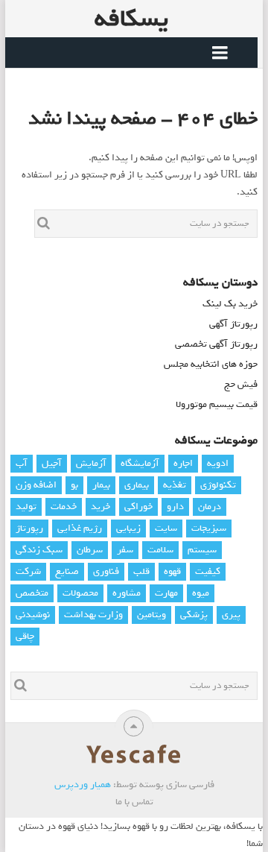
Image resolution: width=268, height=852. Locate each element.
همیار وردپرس (82, 784)
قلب (141, 571)
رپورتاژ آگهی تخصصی (216, 344)
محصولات (80, 593)
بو (74, 485)
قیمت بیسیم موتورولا (217, 404)
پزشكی (194, 614)
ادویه (218, 463)
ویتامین (151, 614)
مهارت (166, 593)
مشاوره (126, 593)
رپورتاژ (29, 528)
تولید (26, 506)
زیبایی (128, 528)
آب (22, 463)
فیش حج (241, 384)
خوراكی (138, 506)
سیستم (202, 550)
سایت (166, 528)
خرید (100, 506)
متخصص (32, 593)
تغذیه (174, 485)
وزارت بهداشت (93, 614)
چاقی (25, 636)
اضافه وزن (36, 485)
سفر (125, 550)
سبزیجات (208, 528)
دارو (175, 506)
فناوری (106, 571)
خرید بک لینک (230, 304)
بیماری (136, 485)
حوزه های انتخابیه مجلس (211, 364)
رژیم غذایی (79, 528)
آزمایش (91, 463)
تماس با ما (134, 802)
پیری (231, 614)
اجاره (183, 463)
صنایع (67, 571)
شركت (28, 571)
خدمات (64, 506)
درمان (209, 506)
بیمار (101, 485)
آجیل (52, 463)
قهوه (172, 571)
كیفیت (207, 571)
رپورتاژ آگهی (233, 324)
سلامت (160, 550)
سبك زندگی (39, 550)
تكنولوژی (218, 485)
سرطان (90, 550)
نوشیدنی (33, 614)
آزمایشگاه (140, 463)
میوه (200, 593)
